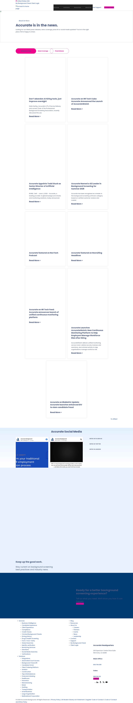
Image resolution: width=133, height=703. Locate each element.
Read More (35, 116)
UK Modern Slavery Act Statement (73, 700)
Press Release (59, 51)
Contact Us (80, 604)
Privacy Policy (55, 700)
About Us (88, 7)
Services (56, 7)
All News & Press (26, 51)
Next (115, 419)
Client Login (35, 3)
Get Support (97, 7)
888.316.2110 (97, 676)
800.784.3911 (97, 665)
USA (28, 1)
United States (21, 1)
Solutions (66, 7)
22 (113, 419)
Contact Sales (109, 7)
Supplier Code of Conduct (95, 700)
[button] (32, 462)
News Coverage (43, 51)
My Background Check (23, 3)
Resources (77, 7)
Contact (96, 679)
